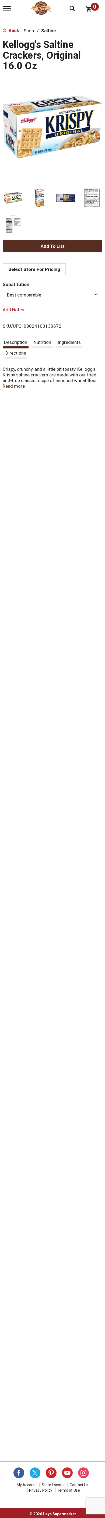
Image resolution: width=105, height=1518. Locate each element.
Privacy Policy (40, 1490)
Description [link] (15, 342)
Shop (29, 30)
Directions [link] (15, 353)
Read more (14, 386)
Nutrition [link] (42, 342)
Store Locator (53, 1485)
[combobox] (52, 295)
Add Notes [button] (13, 309)
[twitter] (35, 1472)
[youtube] (67, 1472)
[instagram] (83, 1472)
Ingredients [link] (69, 342)
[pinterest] (51, 1472)
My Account (27, 1485)
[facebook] (18, 1472)
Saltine (48, 30)
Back (13, 30)
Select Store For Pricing (34, 269)
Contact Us (79, 1485)
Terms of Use (68, 1490)
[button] (13, 198)
